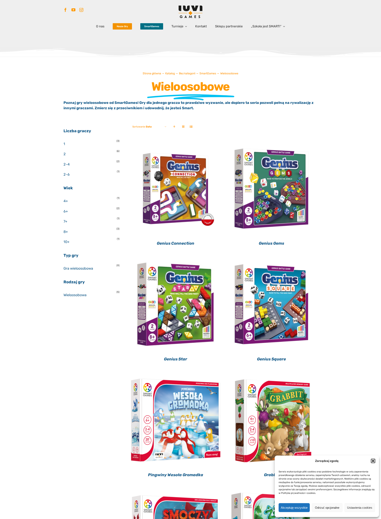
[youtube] (73, 10)
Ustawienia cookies (359, 507)
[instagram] (81, 10)
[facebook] (65, 10)
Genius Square (271, 359)
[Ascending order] (174, 127)
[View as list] (191, 127)
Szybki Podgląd (175, 189)
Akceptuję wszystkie (294, 507)
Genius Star (175, 359)
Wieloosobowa (75, 295)
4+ (66, 201)
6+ (66, 211)
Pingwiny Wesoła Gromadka (175, 474)
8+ (66, 232)
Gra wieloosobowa (78, 268)
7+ (65, 221)
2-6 (67, 174)
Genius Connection (175, 243)
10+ (66, 242)
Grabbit (271, 474)
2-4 (67, 164)
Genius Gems (271, 243)
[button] (373, 461)
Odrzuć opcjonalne (327, 507)
